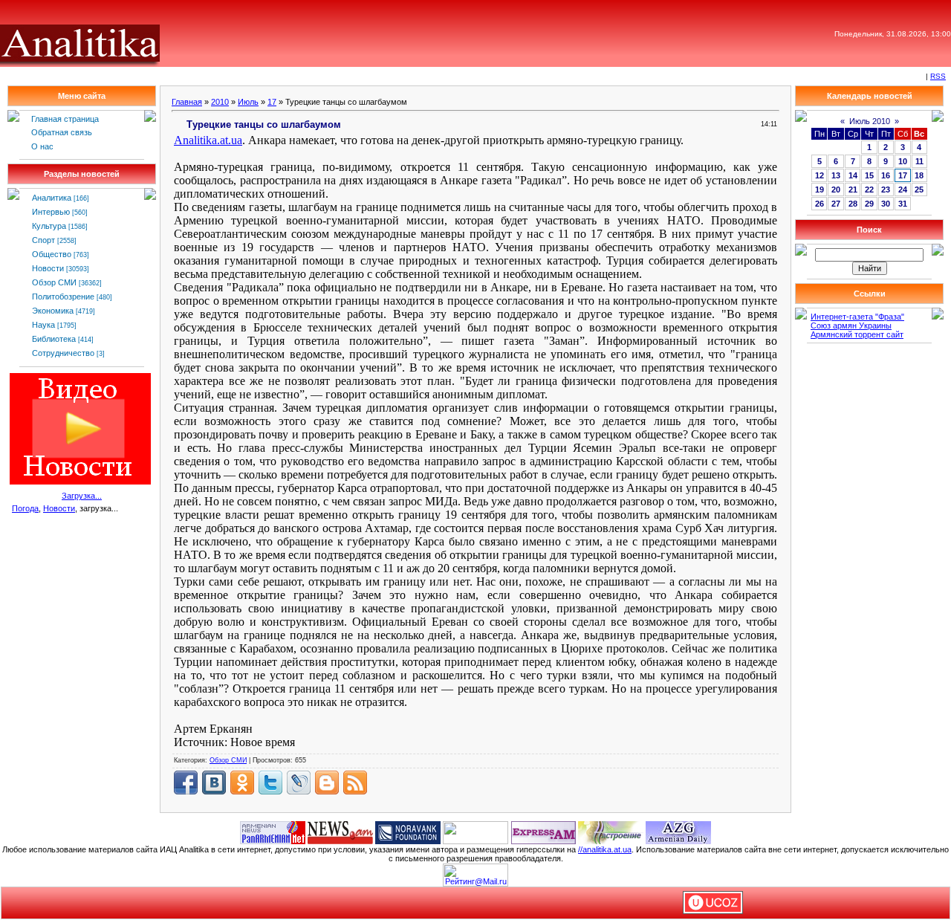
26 (819, 203)
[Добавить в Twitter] (270, 782)
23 (885, 189)
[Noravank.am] (408, 831)
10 (902, 161)
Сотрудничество (63, 353)
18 (919, 175)
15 (869, 175)
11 (919, 161)
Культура (49, 225)
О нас (42, 146)
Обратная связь (61, 132)
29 (869, 203)
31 (902, 203)
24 (902, 189)
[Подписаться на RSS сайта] (355, 782)
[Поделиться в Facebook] (186, 782)
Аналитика (51, 197)
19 (819, 189)
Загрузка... (82, 495)
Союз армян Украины (851, 325)
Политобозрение (63, 296)
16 (885, 175)
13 (835, 175)
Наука (43, 324)
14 (852, 175)
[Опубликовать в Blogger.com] (327, 782)
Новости (48, 268)
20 (835, 189)
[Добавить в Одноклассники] (242, 782)
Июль (248, 101)
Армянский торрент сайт (857, 334)
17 (271, 101)
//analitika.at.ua (605, 849)
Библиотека (54, 338)
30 (885, 203)
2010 (220, 101)
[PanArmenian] (272, 831)
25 (919, 189)
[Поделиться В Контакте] (214, 782)
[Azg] (678, 831)
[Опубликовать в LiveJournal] (299, 782)
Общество (51, 254)
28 (852, 203)
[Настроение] (610, 831)
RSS (938, 76)
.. (208, 140)
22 (869, 189)
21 (852, 189)
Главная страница (65, 118)
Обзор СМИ (54, 282)
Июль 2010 (869, 121)
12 (819, 175)
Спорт (43, 240)
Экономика (53, 310)
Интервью (51, 211)
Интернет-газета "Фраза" (857, 316)
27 (835, 203)
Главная (187, 101)
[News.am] (340, 831)
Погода (25, 508)
